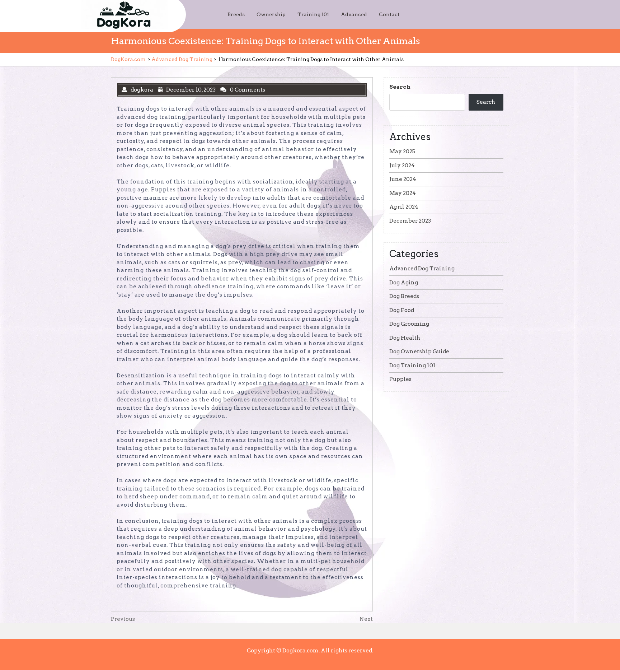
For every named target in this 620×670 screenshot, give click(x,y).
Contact (389, 14)
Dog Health (405, 338)
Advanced (354, 14)
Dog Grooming (409, 324)
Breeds (236, 14)
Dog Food (401, 310)
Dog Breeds (404, 296)
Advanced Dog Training (181, 59)
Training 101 (313, 14)
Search (399, 87)
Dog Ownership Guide (419, 351)
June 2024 (402, 179)
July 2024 (402, 165)
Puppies (400, 379)
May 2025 (402, 151)
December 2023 (410, 221)
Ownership (271, 14)
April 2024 (403, 207)
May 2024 (402, 193)
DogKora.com (128, 59)
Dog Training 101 (412, 365)
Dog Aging (403, 282)
